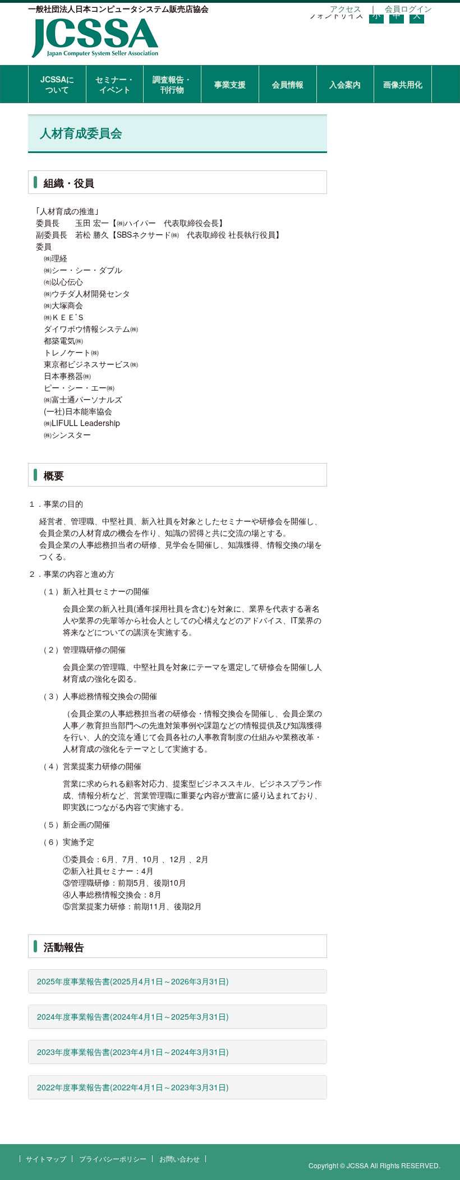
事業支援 (230, 84)
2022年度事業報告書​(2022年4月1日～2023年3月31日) (133, 1087)
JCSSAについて (57, 84)
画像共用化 (402, 84)
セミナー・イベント (115, 84)
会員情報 (287, 84)
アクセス (345, 8)
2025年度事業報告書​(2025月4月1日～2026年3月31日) (133, 981)
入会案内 (345, 84)
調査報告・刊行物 (172, 84)
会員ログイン (408, 8)
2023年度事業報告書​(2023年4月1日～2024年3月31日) (133, 1051)
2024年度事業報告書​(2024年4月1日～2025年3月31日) (133, 1016)
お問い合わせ (179, 1158)
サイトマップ (46, 1158)
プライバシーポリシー (112, 1158)
